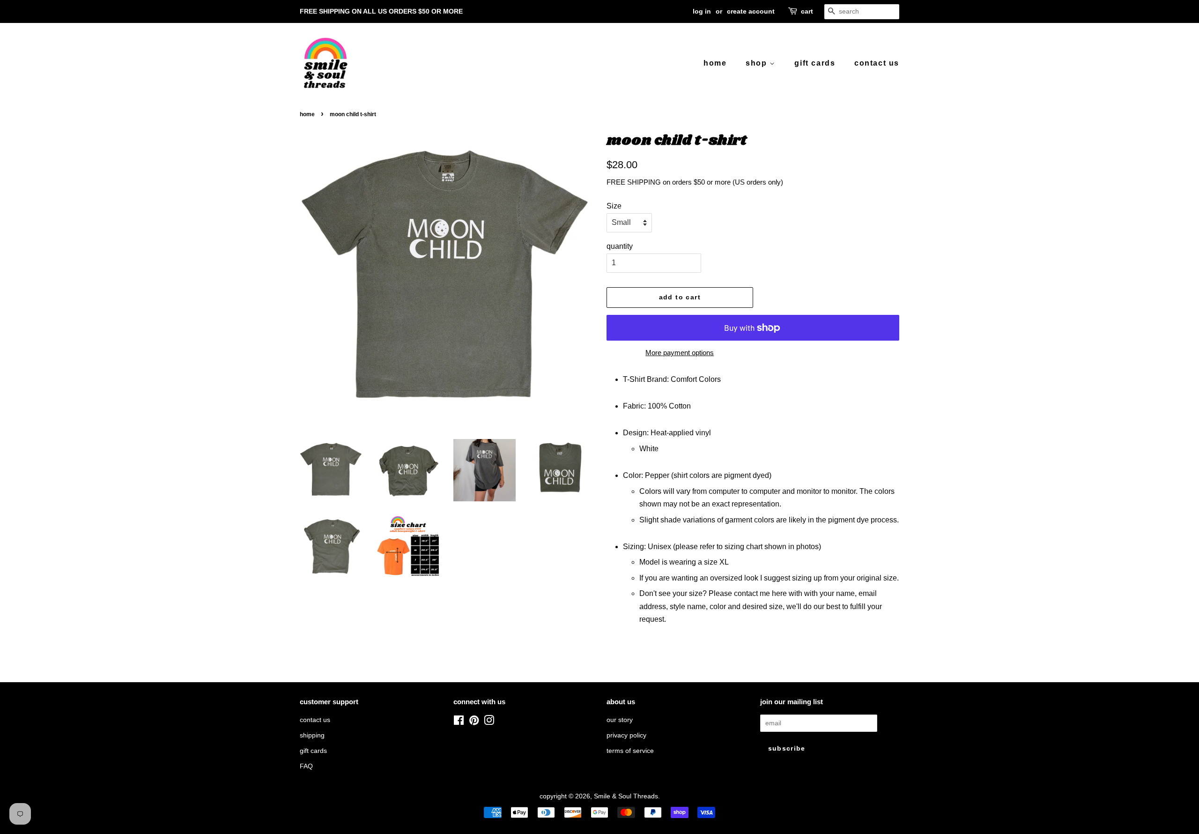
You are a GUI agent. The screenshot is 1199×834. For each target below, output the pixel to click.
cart (807, 11)
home (714, 63)
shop (758, 63)
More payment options (679, 353)
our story (620, 719)
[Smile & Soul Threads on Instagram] (489, 722)
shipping (312, 735)
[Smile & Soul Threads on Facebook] (458, 722)
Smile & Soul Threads (626, 796)
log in (702, 11)
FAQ (306, 766)
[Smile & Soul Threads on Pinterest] (474, 722)
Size (614, 206)
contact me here (760, 593)
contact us (876, 63)
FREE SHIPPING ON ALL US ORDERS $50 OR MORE (381, 11)
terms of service (630, 750)
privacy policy (626, 735)
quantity (620, 246)
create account (751, 11)
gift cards (814, 63)
